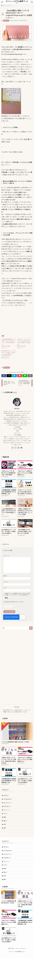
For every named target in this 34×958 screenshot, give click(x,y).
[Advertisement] (17, 649)
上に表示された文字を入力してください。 (14, 601)
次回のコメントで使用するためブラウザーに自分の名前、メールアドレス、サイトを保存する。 (17, 594)
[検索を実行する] (31, 628)
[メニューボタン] (2, 2)
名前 (5, 576)
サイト (5, 588)
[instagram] (18, 448)
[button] (3, 375)
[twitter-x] (15, 448)
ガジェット (6, 20)
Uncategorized (7, 799)
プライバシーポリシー (20, 948)
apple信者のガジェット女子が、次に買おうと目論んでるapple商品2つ (8, 352)
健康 (4, 817)
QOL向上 (6, 795)
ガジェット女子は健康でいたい (17, 2)
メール (5, 582)
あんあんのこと (7, 802)
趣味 (4, 828)
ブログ (5, 813)
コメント (6, 555)
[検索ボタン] (32, 2)
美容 (4, 824)
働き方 (5, 820)
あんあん (17, 408)
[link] (12, 448)
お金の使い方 (7, 806)
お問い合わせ (11, 948)
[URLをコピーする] (30, 375)
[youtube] (21, 448)
